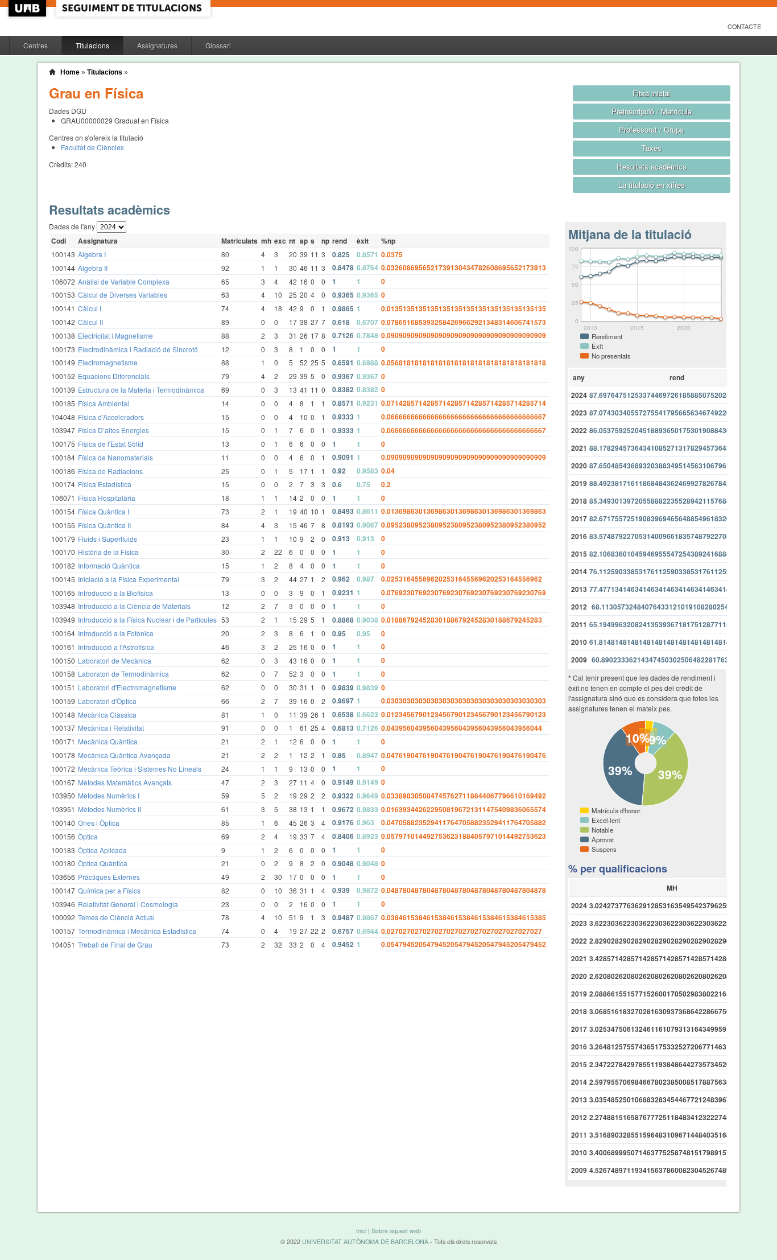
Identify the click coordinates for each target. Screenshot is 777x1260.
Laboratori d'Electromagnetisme (127, 687)
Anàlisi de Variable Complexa (124, 281)
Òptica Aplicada (102, 850)
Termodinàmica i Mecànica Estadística (137, 931)
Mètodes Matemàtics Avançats (125, 782)
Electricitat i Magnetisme (115, 335)
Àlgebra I (92, 254)
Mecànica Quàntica (108, 741)
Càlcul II (90, 322)
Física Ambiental (103, 403)
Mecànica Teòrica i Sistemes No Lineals (139, 768)
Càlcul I (89, 308)
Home (70, 72)
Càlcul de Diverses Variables (122, 294)
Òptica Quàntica (102, 863)
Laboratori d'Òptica (107, 701)
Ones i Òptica (98, 822)
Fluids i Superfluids (107, 538)
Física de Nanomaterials (115, 457)
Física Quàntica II (104, 525)
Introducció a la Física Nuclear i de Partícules (147, 619)
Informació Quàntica (109, 565)
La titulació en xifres (651, 184)
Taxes (652, 147)
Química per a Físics (109, 890)
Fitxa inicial (651, 93)
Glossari (218, 45)
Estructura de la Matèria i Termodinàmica (141, 389)
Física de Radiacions (110, 471)
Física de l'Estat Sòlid (110, 443)
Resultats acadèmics (652, 166)
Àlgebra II (93, 268)
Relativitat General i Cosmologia (128, 904)
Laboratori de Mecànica (114, 660)
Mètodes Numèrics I (108, 795)
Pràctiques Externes (109, 877)
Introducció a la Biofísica (115, 593)
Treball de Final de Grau (115, 944)
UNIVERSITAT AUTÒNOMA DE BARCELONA (365, 1241)
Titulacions (92, 45)
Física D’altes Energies (113, 430)
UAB (28, 8)
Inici (361, 1230)
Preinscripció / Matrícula (651, 111)
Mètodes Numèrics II (109, 809)
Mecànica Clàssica (107, 714)
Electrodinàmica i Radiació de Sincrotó (138, 349)
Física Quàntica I (103, 511)
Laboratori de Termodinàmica (123, 673)
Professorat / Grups (651, 129)
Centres (35, 45)
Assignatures (157, 45)
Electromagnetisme (108, 362)
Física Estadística (104, 484)
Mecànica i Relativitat (111, 727)
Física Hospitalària (106, 498)
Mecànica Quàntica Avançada (124, 755)
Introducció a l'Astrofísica (116, 647)
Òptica (88, 836)
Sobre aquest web (396, 1230)
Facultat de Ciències (92, 147)
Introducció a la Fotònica (116, 633)
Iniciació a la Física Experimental (128, 579)
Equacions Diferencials (114, 376)
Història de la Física (108, 552)
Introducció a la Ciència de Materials (134, 606)
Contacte (744, 26)
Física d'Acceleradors (111, 417)
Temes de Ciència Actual (116, 917)
